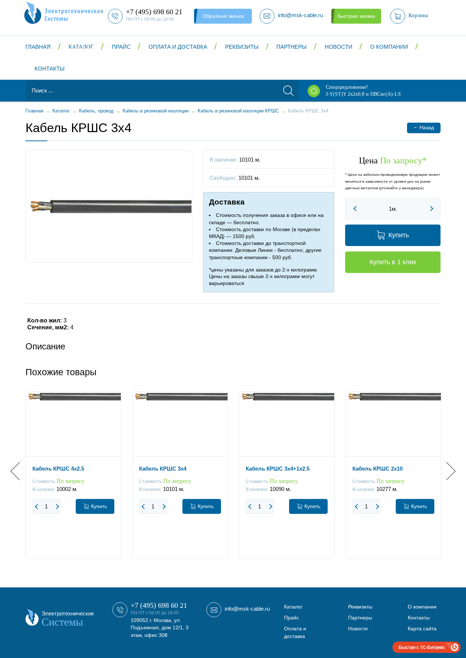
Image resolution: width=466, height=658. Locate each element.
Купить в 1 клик (393, 262)
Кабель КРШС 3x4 (162, 468)
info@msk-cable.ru (247, 609)
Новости (338, 47)
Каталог (81, 46)
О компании (389, 47)
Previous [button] (19, 471)
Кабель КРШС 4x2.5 (58, 468)
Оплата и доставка (178, 47)
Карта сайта (422, 628)
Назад (423, 127)
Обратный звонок (223, 16)
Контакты (49, 69)
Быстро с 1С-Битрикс (422, 647)
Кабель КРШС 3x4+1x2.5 (277, 468)
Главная (38, 47)
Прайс (121, 47)
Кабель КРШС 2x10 (377, 468)
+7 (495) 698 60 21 (159, 605)
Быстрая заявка (356, 16)
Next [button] (446, 471)
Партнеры (291, 47)
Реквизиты (241, 47)
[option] (73, 481)
